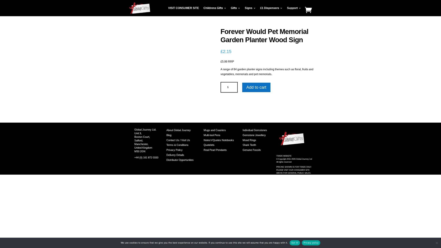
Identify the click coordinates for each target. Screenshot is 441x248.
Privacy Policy (174, 149)
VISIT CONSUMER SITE (183, 8)
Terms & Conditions (177, 144)
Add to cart (256, 87)
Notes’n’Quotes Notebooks (219, 140)
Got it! (294, 242)
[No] (436, 243)
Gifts (234, 8)
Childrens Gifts (213, 8)
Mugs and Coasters (215, 130)
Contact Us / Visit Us (178, 140)
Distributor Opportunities (180, 159)
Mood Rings (249, 140)
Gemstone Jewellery (254, 135)
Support (292, 8)
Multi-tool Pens (212, 135)
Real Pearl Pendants (215, 149)
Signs (248, 8)
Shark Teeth (249, 144)
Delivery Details (175, 154)
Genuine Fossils (252, 149)
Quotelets (209, 144)
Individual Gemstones (255, 130)
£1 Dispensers (269, 8)
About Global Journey (178, 130)
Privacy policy (311, 242)
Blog (168, 135)
